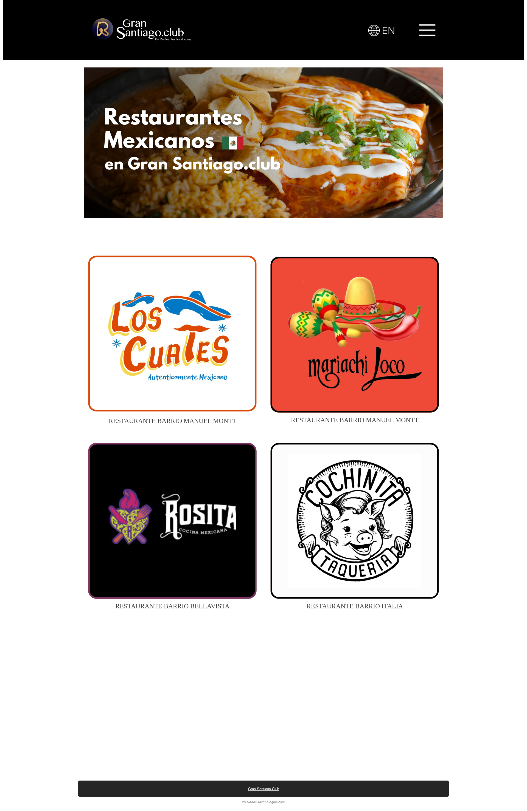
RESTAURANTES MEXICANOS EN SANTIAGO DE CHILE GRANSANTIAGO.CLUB (112, 66)
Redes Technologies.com (265, 801)
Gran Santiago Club (263, 788)
